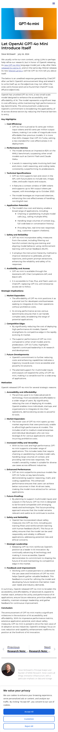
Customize (29, 719)
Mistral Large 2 (16, 71)
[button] (54, 3)
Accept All (29, 711)
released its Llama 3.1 (11, 68)
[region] (29, 709)
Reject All (29, 726)
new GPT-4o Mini (12, 65)
